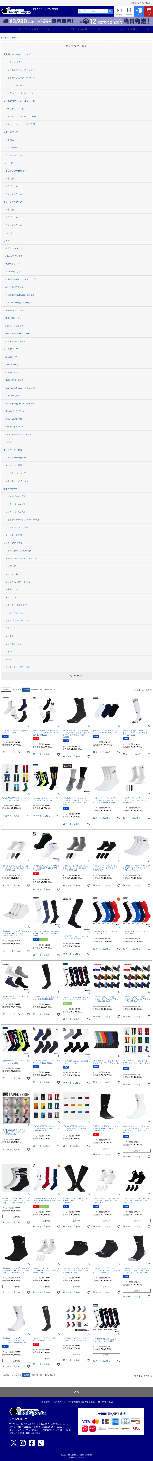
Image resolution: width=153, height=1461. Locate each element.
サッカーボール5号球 (15, 496)
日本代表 (9, 140)
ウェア (6, 240)
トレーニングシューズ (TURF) (19, 70)
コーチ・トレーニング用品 (17, 667)
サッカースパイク (13, 62)
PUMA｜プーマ (12, 264)
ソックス (9, 636)
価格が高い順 (50, 689)
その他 (8, 442)
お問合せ (119, 15)
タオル (8, 651)
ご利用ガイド (59, 1402)
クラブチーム (11, 147)
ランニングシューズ (14, 85)
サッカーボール (10, 488)
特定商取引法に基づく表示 (82, 1402)
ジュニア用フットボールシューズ (19, 101)
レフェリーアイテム (14, 613)
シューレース (11, 574)
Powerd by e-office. (76, 1458)
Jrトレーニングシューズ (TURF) (20, 116)
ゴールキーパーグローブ (16, 457)
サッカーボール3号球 (15, 512)
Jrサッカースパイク (14, 109)
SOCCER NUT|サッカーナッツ (19, 302)
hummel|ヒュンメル (14, 326)
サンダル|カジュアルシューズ (19, 93)
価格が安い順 (36, 689)
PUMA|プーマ (11, 372)
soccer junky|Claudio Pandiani (19, 295)
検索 (110, 11)
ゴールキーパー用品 (12, 450)
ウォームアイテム (13, 644)
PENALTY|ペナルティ (15, 341)
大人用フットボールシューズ (17, 54)
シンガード (10, 566)
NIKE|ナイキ (11, 357)
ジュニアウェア (10, 349)
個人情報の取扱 (105, 1402)
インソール (10, 597)
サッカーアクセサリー (10, 38)
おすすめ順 (16, 689)
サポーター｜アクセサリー (17, 481)
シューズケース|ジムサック (18, 550)
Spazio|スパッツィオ (15, 310)
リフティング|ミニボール (17, 527)
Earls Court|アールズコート (18, 333)
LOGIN (139, 15)
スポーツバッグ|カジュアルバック (21, 558)
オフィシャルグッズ (12, 202)
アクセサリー (11, 628)
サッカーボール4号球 (15, 504)
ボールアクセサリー (14, 535)
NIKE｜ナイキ (12, 248)
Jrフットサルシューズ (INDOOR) (20, 124)
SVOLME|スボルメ (14, 271)
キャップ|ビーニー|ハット (17, 620)
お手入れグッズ (12, 589)
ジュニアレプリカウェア (14, 171)
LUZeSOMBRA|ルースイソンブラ (21, 279)
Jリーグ (9, 163)
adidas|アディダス (14, 256)
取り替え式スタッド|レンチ (18, 581)
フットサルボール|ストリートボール (22, 519)
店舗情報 (45, 1402)
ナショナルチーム (13, 155)
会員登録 (129, 15)
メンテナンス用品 (13, 465)
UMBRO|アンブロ (13, 419)
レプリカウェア (10, 132)
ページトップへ (76, 1392)
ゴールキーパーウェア (15, 473)
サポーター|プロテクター (17, 605)
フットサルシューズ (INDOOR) (20, 77)
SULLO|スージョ (13, 318)
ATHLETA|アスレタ (14, 287)
